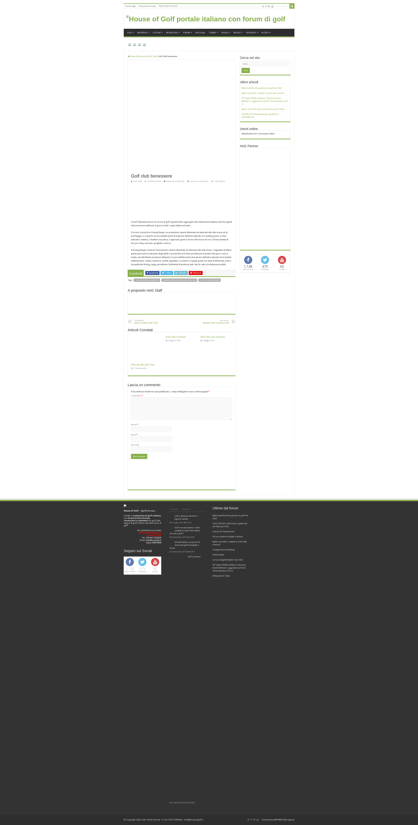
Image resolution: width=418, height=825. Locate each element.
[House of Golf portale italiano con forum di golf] (205, 18)
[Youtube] (272, 6)
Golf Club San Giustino (212, 336)
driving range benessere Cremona (179, 280)
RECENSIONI (172, 32)
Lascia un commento (199, 181)
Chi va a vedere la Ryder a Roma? (227, 536)
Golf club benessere (209, 280)
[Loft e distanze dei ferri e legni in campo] (171, 516)
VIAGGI (224, 32)
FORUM (186, 32)
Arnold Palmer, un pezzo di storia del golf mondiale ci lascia (185, 545)
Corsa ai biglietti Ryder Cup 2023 (227, 560)
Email (134, 435)
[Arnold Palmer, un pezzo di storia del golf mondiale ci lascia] (171, 542)
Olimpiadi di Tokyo (221, 576)
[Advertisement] (265, 199)
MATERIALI (142, 32)
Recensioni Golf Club (147, 56)
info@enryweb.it (153, 540)
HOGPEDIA (251, 32)
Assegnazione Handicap (223, 549)
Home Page (130, 6)
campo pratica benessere (147, 280)
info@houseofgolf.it (193, 819)
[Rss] (263, 6)
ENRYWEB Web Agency (283, 819)
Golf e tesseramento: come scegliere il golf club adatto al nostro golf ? (185, 530)
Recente (174, 509)
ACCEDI (264, 32)
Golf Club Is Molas (176, 336)
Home (133, 56)
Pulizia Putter (218, 554)
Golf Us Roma (194, 556)
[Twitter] (269, 6)
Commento (137, 395)
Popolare (186, 509)
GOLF (129, 32)
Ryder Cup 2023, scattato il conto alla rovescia (262, 93)
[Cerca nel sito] (291, 6)
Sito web (135, 445)
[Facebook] (266, 6)
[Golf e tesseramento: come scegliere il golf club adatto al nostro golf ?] (171, 527)
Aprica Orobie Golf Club (146, 321)
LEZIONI (157, 32)
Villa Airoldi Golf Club (142, 364)
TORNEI (212, 32)
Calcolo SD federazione (223, 531)
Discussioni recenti (147, 6)
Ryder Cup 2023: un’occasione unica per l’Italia (262, 109)
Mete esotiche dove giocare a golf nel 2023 (261, 88)
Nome (134, 424)
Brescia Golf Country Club (216, 321)
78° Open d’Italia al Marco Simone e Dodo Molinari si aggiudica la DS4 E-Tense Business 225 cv (264, 101)
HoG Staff (138, 181)
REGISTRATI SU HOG (168, 6)
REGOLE (237, 32)
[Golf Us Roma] (178, 677)
